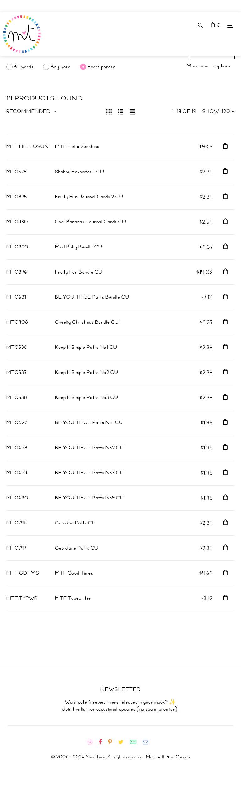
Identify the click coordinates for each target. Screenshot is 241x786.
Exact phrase (101, 67)
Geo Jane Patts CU (77, 548)
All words (24, 67)
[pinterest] (112, 742)
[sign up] (136, 742)
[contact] (148, 742)
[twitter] (123, 742)
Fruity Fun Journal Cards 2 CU (89, 196)
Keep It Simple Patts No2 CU (86, 372)
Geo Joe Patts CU (75, 523)
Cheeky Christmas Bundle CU (87, 322)
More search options (209, 66)
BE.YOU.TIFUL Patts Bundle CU (92, 297)
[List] (120, 111)
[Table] (132, 111)
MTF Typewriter (73, 598)
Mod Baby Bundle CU (78, 247)
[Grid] (109, 111)
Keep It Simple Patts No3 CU (86, 397)
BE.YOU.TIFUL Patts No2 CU (89, 447)
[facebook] (103, 742)
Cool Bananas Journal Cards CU (90, 222)
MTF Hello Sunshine (77, 146)
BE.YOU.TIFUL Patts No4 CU (89, 498)
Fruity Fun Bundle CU (79, 272)
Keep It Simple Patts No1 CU (86, 347)
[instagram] (92, 742)
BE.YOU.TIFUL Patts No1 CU (89, 422)
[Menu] (230, 25)
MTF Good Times (74, 573)
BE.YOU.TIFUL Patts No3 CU (89, 472)
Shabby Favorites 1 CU (79, 171)
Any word (61, 67)
